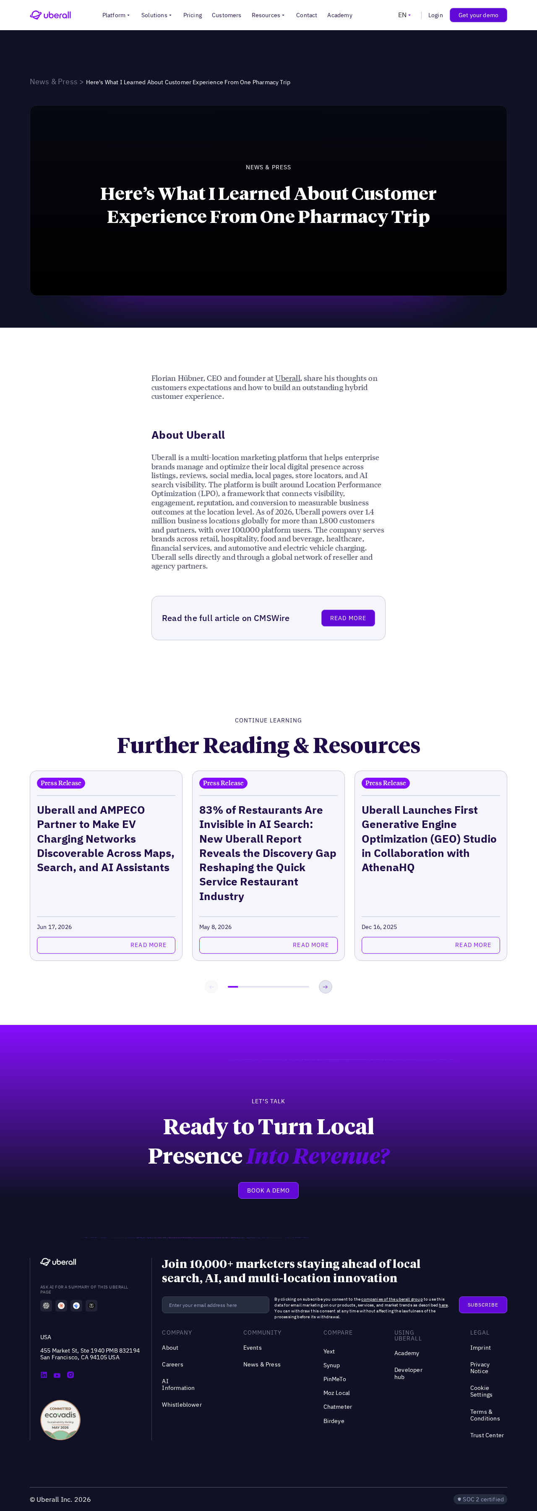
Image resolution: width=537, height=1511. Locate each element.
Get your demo (478, 15)
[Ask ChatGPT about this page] (46, 1306)
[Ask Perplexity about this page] (91, 1306)
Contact (306, 15)
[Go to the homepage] (58, 1263)
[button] (116, 15)
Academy (339, 15)
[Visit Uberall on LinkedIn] (43, 1376)
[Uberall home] (50, 15)
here (443, 1305)
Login (435, 15)
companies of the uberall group (391, 1299)
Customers (227, 15)
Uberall (287, 378)
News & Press (54, 81)
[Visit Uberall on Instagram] (70, 1376)
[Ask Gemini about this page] (76, 1306)
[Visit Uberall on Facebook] (57, 1376)
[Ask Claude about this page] (61, 1306)
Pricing (192, 15)
